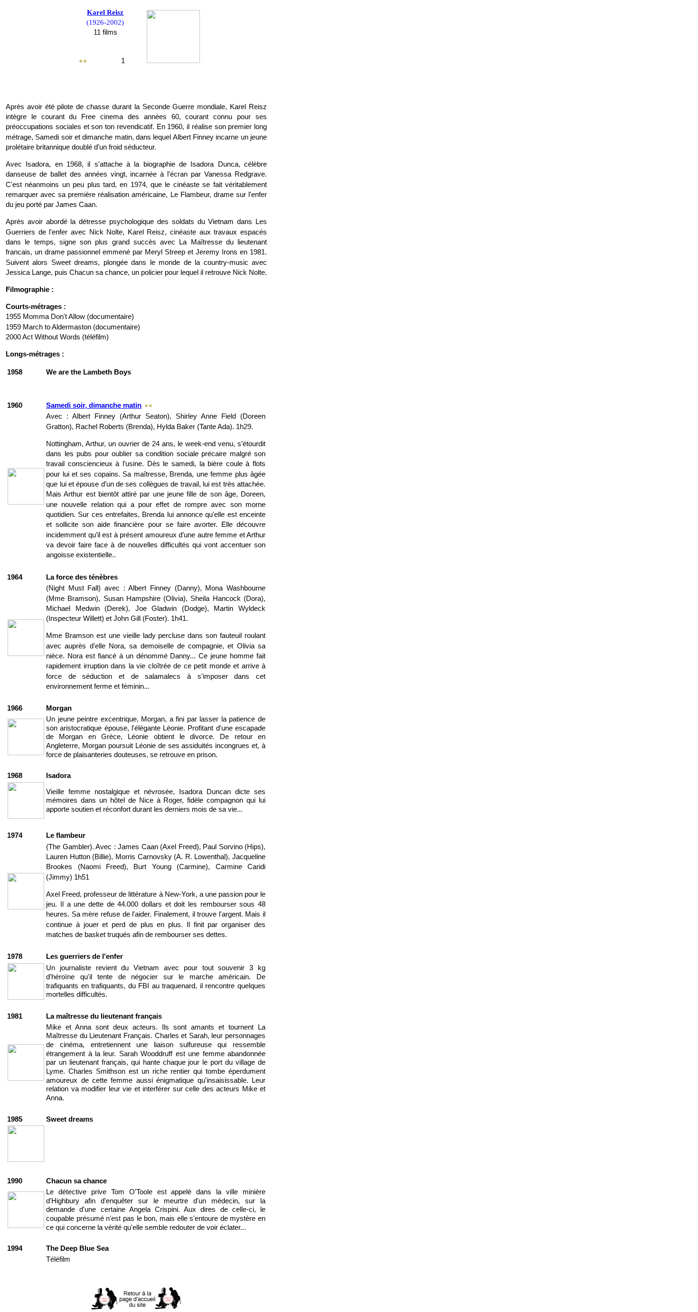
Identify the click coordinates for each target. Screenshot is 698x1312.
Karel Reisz (105, 12)
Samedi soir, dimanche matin (93, 405)
